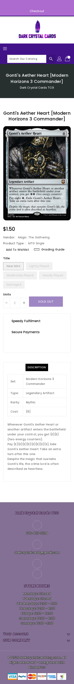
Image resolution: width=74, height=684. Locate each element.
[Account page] (60, 59)
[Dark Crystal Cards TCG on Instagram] (41, 5)
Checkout (37, 11)
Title (6, 258)
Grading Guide (53, 249)
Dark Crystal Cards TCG (37, 88)
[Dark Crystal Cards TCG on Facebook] (33, 5)
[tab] (36, 367)
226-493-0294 (37, 533)
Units (7, 294)
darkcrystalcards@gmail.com (37, 552)
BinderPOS (37, 667)
